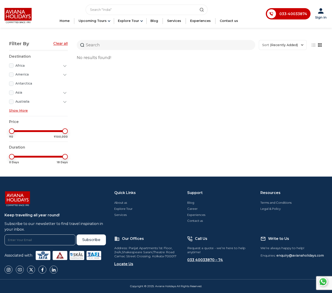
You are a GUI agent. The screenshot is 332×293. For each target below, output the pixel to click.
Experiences (200, 21)
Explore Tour (128, 21)
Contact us (229, 21)
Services (174, 21)
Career (192, 208)
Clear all (60, 43)
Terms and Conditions (276, 202)
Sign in (321, 17)
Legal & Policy (270, 208)
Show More (18, 111)
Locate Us (123, 264)
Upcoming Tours (93, 21)
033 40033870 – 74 (205, 260)
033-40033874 (293, 14)
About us (120, 202)
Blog (154, 21)
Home (65, 21)
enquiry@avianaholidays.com (300, 255)
